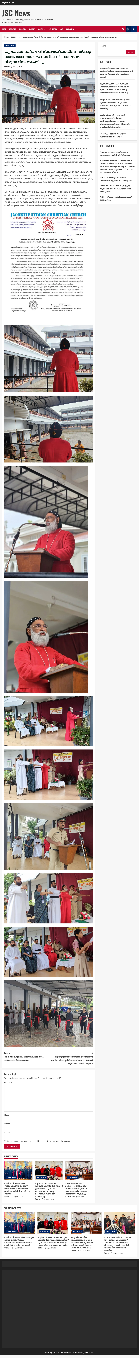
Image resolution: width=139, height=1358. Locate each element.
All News (22, 29)
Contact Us (70, 29)
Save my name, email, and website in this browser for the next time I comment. (38, 1141)
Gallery (32, 29)
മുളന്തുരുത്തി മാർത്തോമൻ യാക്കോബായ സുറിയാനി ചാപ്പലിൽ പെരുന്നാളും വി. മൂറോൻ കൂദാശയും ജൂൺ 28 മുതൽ (71, 1058)
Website (7, 1132)
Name (7, 1115)
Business (103, 152)
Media (102, 196)
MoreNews (77, 1352)
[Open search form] (123, 29)
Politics (103, 177)
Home (4, 29)
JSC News (16, 12)
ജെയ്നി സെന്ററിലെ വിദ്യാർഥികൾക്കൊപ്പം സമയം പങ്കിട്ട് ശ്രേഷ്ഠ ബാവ (24, 1056)
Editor (7, 66)
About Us (12, 29)
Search (103, 46)
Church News (9, 46)
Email (7, 1124)
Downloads (53, 29)
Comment (9, 1082)
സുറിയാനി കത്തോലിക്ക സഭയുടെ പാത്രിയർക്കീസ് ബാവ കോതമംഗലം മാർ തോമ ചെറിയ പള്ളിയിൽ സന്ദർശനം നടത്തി (17, 1188)
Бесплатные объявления (109, 185)
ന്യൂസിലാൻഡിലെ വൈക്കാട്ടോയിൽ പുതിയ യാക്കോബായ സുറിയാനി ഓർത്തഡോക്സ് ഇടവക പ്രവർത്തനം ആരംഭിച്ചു (76, 1188)
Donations (41, 29)
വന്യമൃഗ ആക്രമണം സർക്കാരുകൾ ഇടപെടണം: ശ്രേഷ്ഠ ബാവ (116, 188)
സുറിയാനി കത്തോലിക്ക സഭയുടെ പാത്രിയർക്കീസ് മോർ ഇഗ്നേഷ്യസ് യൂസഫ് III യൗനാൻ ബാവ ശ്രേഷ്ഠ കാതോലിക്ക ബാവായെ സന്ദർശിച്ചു (49, 1190)
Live (61, 29)
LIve (133, 29)
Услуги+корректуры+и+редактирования (115, 160)
